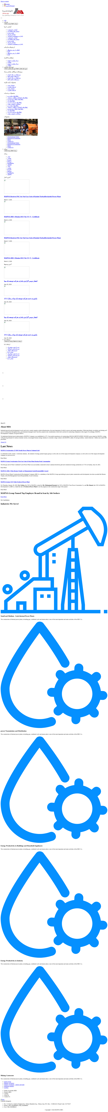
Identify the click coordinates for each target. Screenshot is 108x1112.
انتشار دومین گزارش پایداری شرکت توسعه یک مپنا (20, 281)
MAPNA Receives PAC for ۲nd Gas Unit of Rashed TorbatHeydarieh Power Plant (32, 196)
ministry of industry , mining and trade (14, 1084)
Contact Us (10, 141)
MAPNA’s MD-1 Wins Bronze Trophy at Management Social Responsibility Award (24, 471)
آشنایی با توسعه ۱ (12, 29)
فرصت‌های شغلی (12, 350)
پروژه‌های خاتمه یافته (13, 76)
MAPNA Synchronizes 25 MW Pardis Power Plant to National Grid (20, 450)
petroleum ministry (9, 1086)
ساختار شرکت (11, 34)
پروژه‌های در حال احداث (14, 74)
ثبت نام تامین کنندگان (13, 349)
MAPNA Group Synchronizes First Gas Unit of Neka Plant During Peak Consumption (25, 461)
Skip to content (5, 1)
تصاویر (9, 158)
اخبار (8, 156)
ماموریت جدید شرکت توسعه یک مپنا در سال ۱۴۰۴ (20, 298)
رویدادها (9, 161)
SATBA (6, 1087)
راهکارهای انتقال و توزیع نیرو (15, 99)
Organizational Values (13, 137)
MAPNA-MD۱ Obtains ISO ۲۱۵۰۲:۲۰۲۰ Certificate (21, 217)
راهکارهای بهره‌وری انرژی (14, 102)
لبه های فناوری (11, 87)
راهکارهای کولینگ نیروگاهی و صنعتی (17, 97)
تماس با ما (10, 352)
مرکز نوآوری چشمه (12, 60)
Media (9, 140)
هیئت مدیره (10, 33)
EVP (8, 51)
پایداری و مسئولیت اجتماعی (15, 36)
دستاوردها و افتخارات (13, 31)
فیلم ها (9, 160)
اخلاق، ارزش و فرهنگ (13, 50)
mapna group (7, 1081)
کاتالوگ (9, 164)
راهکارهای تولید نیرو (13, 96)
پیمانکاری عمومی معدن (14, 104)
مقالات (9, 62)
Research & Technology (13, 138)
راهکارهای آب (11, 101)
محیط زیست (11, 85)
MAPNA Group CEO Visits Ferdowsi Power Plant (15, 482)
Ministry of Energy (9, 1083)
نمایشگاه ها (10, 163)
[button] (4, 458)
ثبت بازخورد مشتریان (13, 347)
